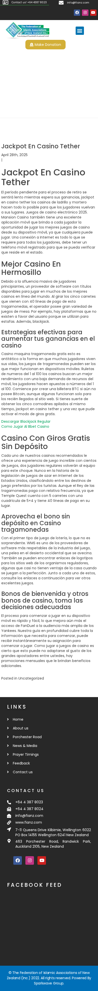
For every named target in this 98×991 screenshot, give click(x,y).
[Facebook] (77, 13)
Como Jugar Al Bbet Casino (25, 426)
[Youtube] (93, 13)
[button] (80, 31)
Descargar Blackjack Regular (26, 421)
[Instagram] (85, 13)
